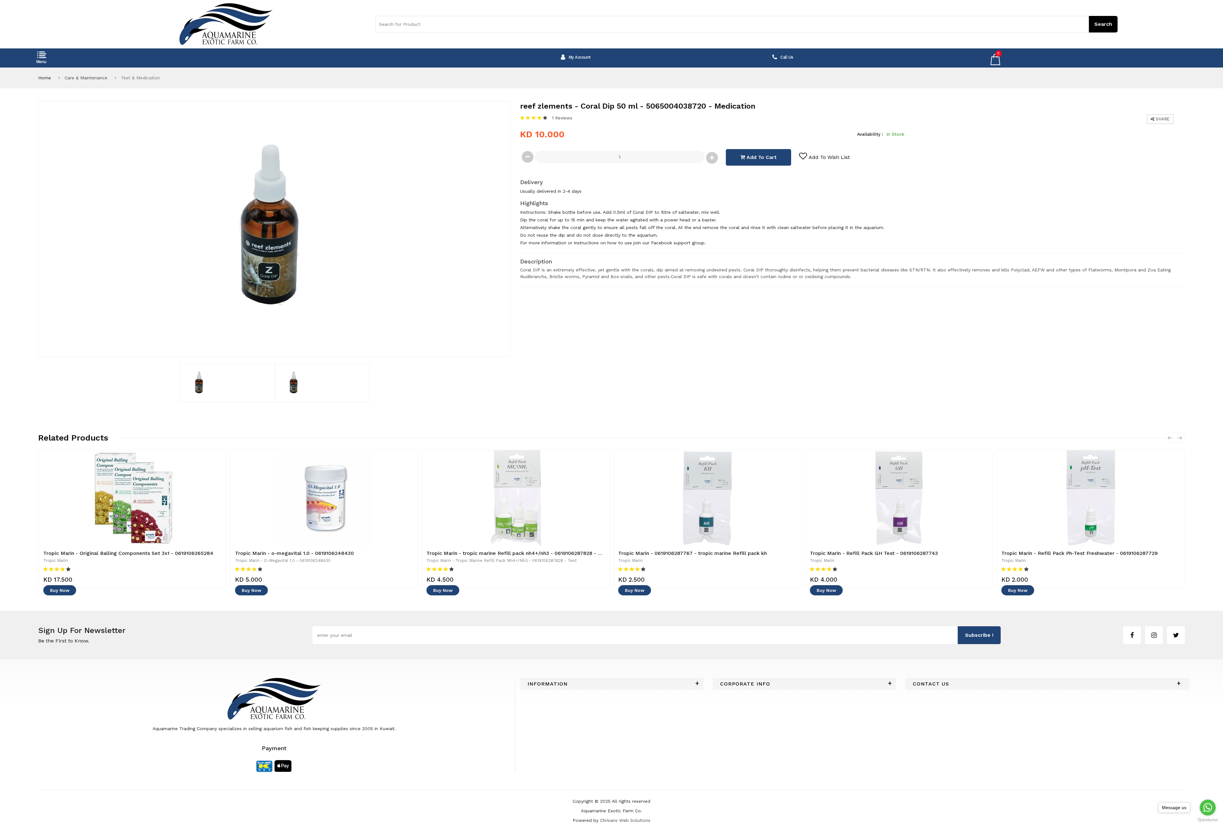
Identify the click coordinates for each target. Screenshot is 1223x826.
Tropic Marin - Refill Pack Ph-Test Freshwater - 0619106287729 (1079, 553)
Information (547, 669)
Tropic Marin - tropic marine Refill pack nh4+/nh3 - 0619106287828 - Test (517, 553)
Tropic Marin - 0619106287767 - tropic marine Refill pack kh (692, 553)
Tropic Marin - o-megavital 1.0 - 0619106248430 (294, 553)
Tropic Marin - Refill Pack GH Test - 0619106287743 (874, 553)
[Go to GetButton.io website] (1208, 820)
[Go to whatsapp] (1208, 807)
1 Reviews (562, 117)
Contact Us (931, 669)
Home (44, 77)
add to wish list (829, 157)
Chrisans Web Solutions (625, 805)
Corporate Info (745, 669)
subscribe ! (979, 621)
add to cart (761, 157)
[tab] (611, 670)
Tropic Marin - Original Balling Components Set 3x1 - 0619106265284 (128, 553)
